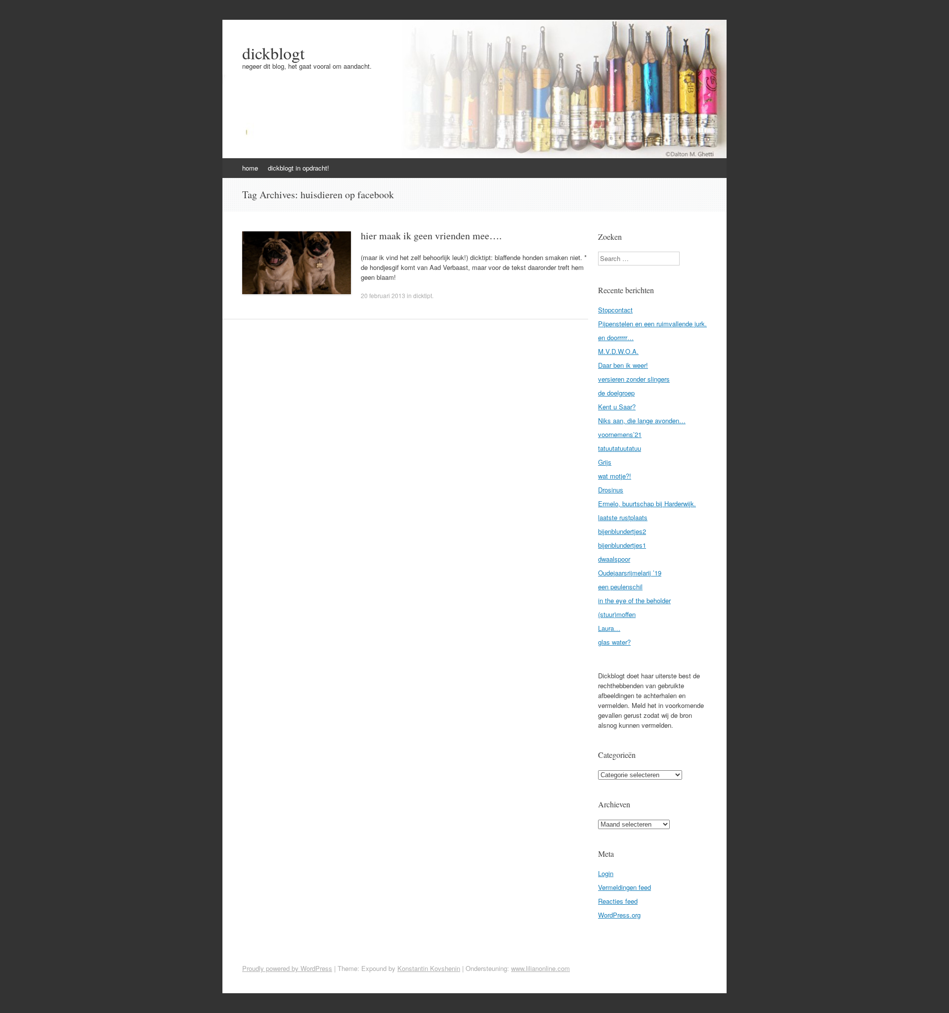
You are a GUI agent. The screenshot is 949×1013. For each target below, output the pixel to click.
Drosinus (610, 489)
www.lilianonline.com (540, 968)
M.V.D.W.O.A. (618, 351)
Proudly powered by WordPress (287, 968)
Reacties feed (618, 901)
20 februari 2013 (383, 295)
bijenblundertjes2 (622, 531)
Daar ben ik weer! (623, 365)
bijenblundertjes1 (622, 545)
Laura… (609, 628)
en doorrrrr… (616, 337)
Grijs (604, 462)
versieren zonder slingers (634, 379)
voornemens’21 (620, 434)
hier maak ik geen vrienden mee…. (431, 235)
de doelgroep (616, 392)
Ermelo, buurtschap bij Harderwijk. (647, 503)
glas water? (614, 642)
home (250, 168)
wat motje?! (614, 476)
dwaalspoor (614, 559)
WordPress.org (619, 915)
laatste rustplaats (622, 517)
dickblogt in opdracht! (298, 168)
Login (605, 873)
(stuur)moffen (617, 614)
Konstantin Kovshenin (428, 968)
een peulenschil (620, 586)
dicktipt (422, 295)
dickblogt (273, 52)
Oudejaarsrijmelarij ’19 (629, 572)
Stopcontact (615, 309)
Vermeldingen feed (624, 887)
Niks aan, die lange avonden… (642, 420)
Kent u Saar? (617, 406)
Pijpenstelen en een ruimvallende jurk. (652, 323)
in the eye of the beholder (634, 600)
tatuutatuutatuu (619, 448)
